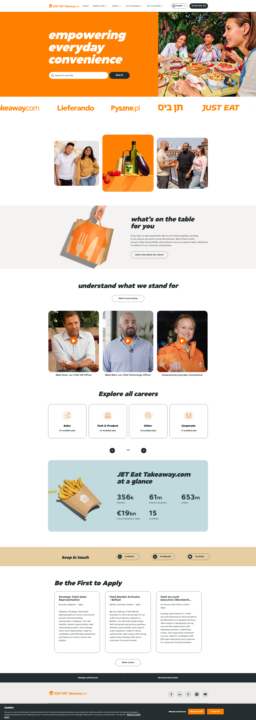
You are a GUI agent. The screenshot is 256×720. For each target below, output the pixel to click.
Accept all (215, 711)
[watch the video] (74, 341)
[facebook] (171, 694)
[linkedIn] (179, 694)
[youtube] (205, 694)
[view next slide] (143, 450)
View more (128, 662)
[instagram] (196, 694)
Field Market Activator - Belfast (125, 599)
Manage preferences (88, 678)
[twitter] (188, 694)
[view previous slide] (112, 450)
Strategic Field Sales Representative (73, 599)
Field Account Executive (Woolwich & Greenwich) (175, 599)
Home (86, 6)
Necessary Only (196, 711)
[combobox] (78, 75)
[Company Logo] (64, 6)
